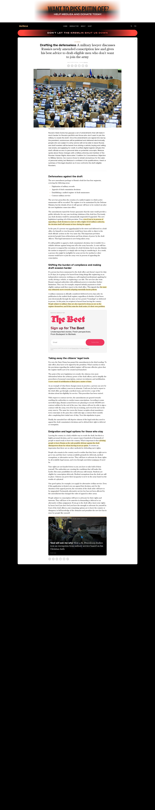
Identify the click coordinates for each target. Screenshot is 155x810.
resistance (96, 460)
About (83, 26)
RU (135, 26)
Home (65, 26)
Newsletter (74, 26)
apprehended (74, 229)
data (58, 403)
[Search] (131, 26)
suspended (55, 491)
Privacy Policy (75, 348)
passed (71, 133)
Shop (90, 26)
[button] (77, 98)
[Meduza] (23, 26)
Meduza (86, 62)
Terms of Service (85, 348)
